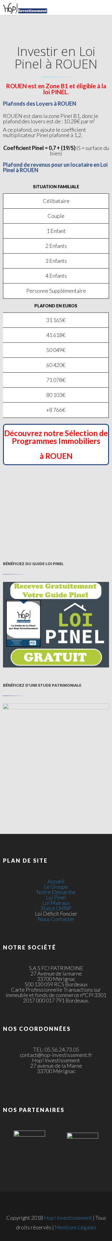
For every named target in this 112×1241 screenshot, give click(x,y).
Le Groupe (56, 886)
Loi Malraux (56, 902)
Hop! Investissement (68, 1217)
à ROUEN (56, 456)
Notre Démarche (56, 892)
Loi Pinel (56, 897)
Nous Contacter (56, 919)
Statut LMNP (56, 908)
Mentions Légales (75, 1227)
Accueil (56, 881)
